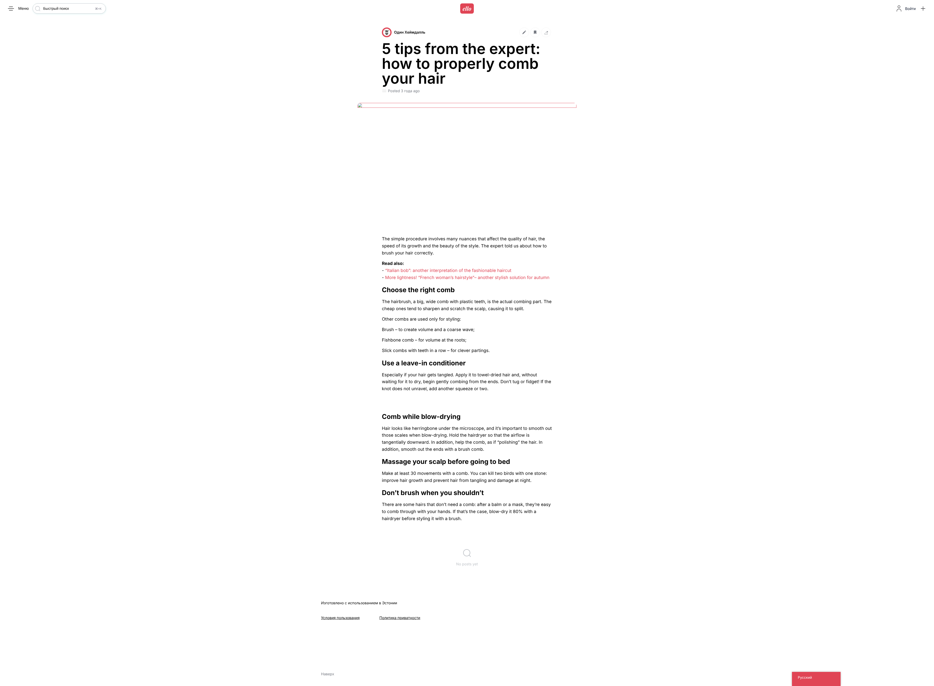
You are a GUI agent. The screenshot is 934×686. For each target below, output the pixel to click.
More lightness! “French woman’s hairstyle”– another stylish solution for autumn (467, 277)
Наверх (327, 674)
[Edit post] (524, 32)
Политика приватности (399, 617)
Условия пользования (340, 617)
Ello (467, 8)
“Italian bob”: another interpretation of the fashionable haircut (448, 270)
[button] (923, 8)
